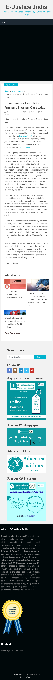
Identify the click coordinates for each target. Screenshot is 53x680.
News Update (17, 91)
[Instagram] (15, 370)
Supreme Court (25, 136)
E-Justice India (26, 6)
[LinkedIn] (21, 370)
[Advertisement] (26, 53)
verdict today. (24, 147)
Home (6, 91)
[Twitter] (26, 370)
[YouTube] (32, 370)
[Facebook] (9, 370)
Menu (3, 22)
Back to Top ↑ (26, 677)
